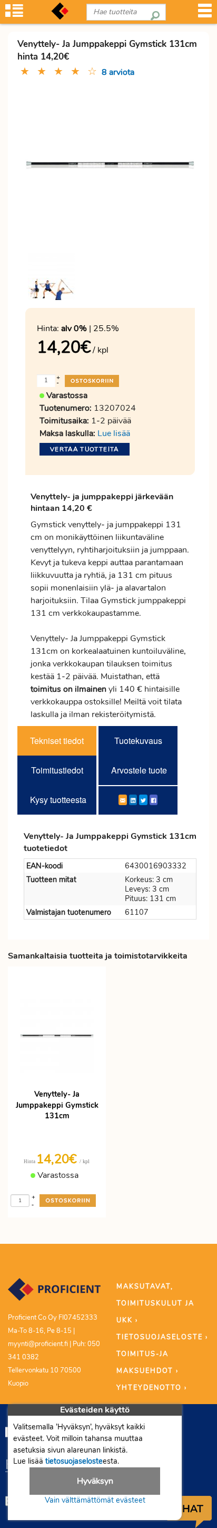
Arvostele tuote (139, 770)
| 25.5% (90, 328)
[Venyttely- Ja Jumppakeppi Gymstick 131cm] (51, 276)
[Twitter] (143, 800)
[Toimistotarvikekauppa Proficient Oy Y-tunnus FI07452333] (54, 1294)
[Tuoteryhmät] (14, 14)
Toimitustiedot (57, 770)
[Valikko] (205, 14)
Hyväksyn (95, 1481)
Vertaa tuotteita (84, 449)
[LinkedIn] (133, 800)
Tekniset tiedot (57, 740)
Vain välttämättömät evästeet (95, 1500)
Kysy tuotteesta (58, 800)
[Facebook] (153, 800)
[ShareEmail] (123, 800)
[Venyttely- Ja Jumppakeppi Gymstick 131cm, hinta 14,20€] (110, 164)
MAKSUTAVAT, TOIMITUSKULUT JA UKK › (155, 1303)
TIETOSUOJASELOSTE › (162, 1337)
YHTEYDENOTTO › (151, 1387)
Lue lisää (113, 433)
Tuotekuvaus (138, 740)
